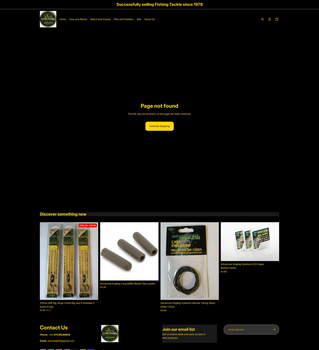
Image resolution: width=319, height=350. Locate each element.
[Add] (93, 295)
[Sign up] (274, 329)
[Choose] (274, 256)
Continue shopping (159, 126)
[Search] (262, 19)
